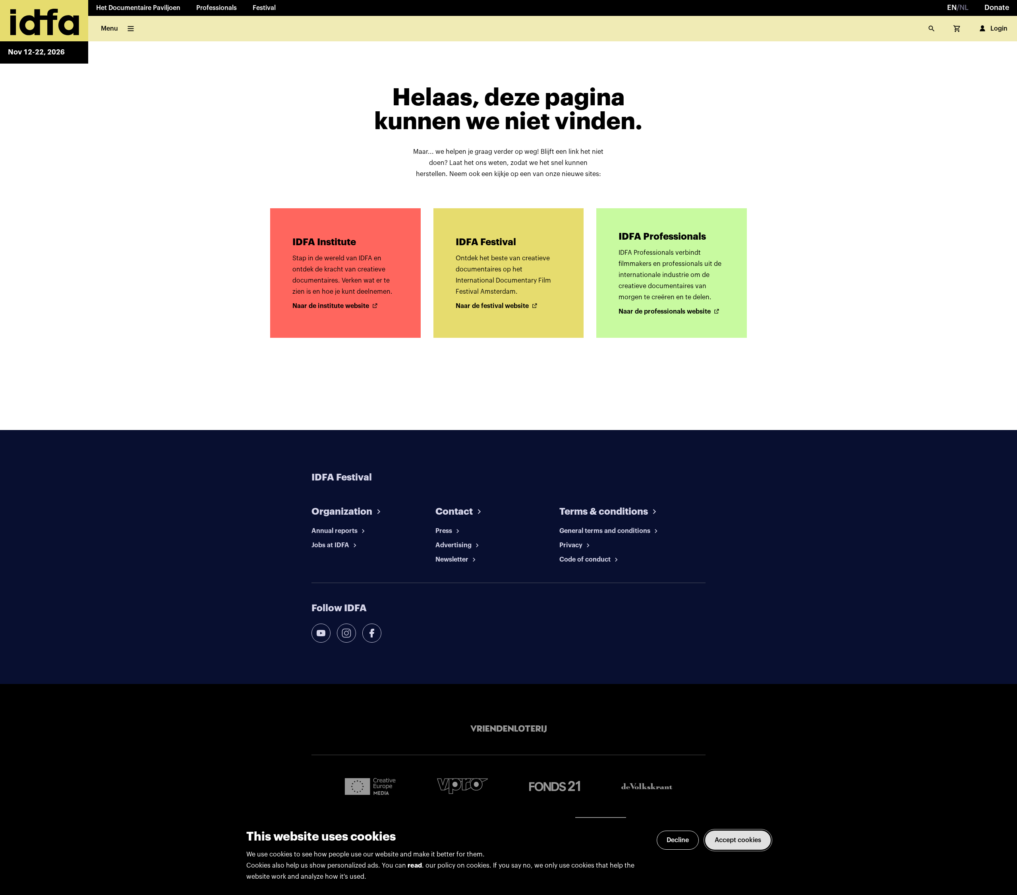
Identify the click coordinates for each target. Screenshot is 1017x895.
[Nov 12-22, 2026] (44, 20)
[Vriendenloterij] (508, 728)
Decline (678, 840)
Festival (264, 8)
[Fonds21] (554, 786)
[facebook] (371, 633)
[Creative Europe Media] (370, 786)
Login (998, 28)
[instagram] (346, 633)
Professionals (216, 8)
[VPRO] (462, 786)
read (415, 865)
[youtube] (321, 633)
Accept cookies (738, 840)
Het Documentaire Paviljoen (138, 8)
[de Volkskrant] (646, 786)
